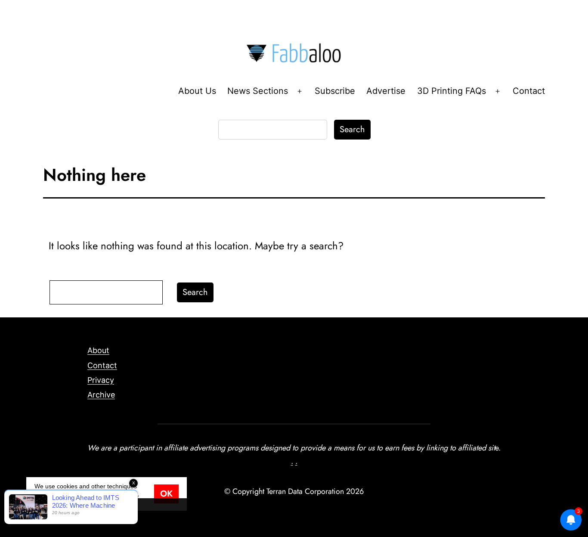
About (98, 350)
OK (166, 493)
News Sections (257, 91)
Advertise (385, 91)
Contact (529, 91)
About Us (197, 91)
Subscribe (335, 91)
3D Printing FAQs (451, 91)
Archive (101, 394)
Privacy (100, 380)
